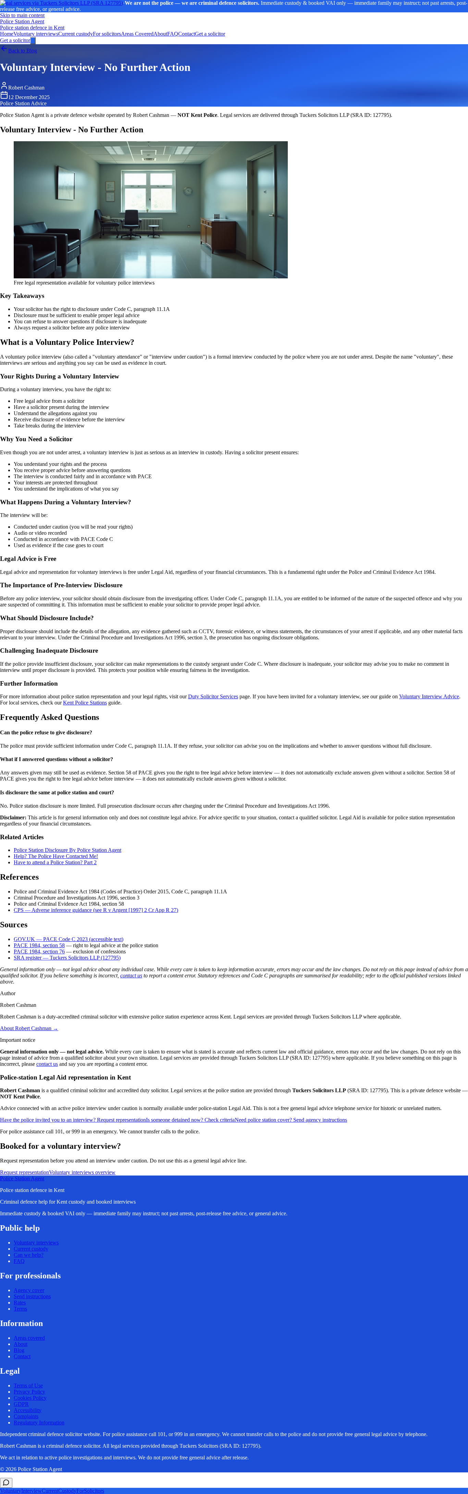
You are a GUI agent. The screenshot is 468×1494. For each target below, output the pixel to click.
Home (6, 34)
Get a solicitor (210, 34)
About (160, 34)
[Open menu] (33, 40)
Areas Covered (137, 34)
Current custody (75, 34)
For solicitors (107, 34)
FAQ (172, 34)
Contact (186, 34)
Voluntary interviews (35, 34)
